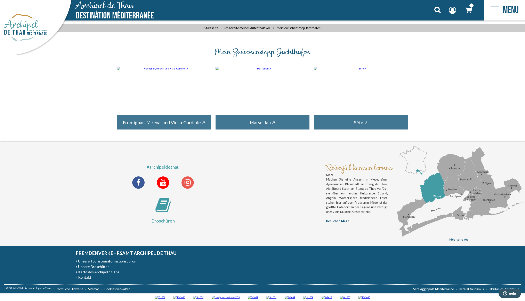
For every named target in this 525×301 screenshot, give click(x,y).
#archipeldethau (163, 167)
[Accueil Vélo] (198, 297)
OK (432, 17)
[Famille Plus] (327, 297)
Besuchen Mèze (337, 221)
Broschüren (163, 221)
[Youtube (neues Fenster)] (163, 182)
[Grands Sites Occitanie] (290, 297)
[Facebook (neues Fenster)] (138, 182)
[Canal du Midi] (160, 297)
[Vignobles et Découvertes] (345, 297)
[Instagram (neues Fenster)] (187, 182)
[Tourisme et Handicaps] (308, 297)
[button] (468, 10)
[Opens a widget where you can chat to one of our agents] (509, 294)
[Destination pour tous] (253, 297)
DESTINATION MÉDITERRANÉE (115, 10)
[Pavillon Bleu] (271, 297)
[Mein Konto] (453, 10)
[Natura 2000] (364, 297)
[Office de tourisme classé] (179, 297)
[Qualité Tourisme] (226, 297)
